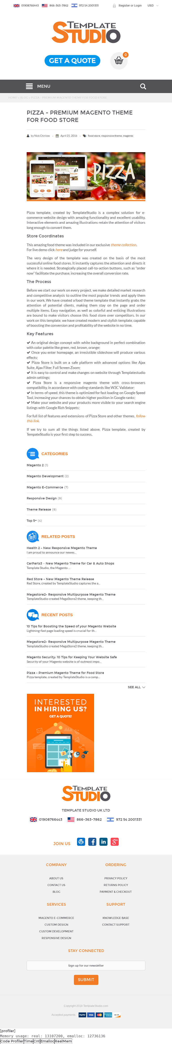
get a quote (72, 61)
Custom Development (56, 931)
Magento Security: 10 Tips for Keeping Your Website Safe (72, 657)
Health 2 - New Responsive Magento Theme (62, 548)
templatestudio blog (81, 842)
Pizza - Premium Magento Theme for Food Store (65, 673)
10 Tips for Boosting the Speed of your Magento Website (71, 626)
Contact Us (56, 885)
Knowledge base (116, 918)
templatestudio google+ (115, 842)
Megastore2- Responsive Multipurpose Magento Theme (71, 595)
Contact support (115, 924)
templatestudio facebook (92, 842)
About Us (56, 878)
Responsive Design (56, 938)
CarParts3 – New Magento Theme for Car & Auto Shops (70, 563)
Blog (24, 97)
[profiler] (7, 1031)
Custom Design (56, 924)
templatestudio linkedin (103, 842)
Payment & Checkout (116, 891)
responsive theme (111, 135)
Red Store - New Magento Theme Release (60, 579)
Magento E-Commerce (56, 918)
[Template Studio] (86, 24)
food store (94, 135)
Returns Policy (116, 885)
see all (134, 687)
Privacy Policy (115, 878)
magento (128, 135)
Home (13, 97)
